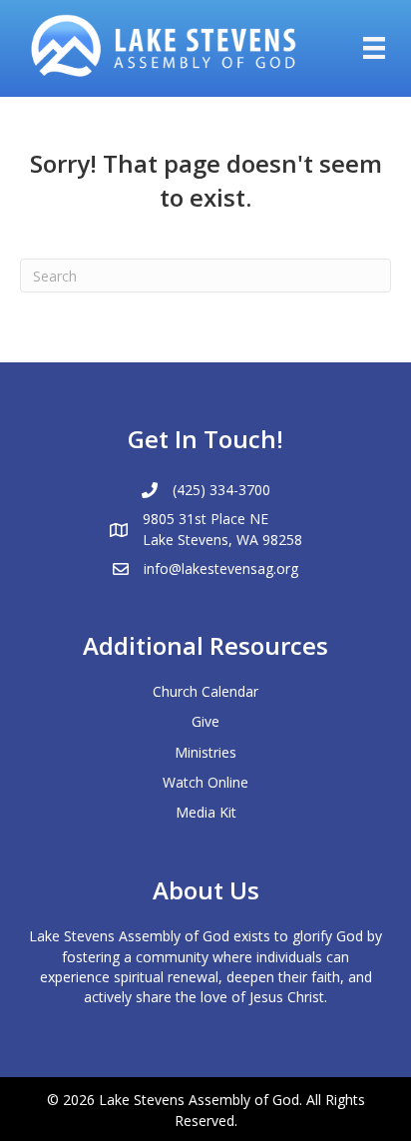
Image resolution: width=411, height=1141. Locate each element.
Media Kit (206, 812)
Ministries (205, 752)
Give (205, 721)
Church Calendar (205, 691)
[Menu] (374, 48)
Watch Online (205, 782)
